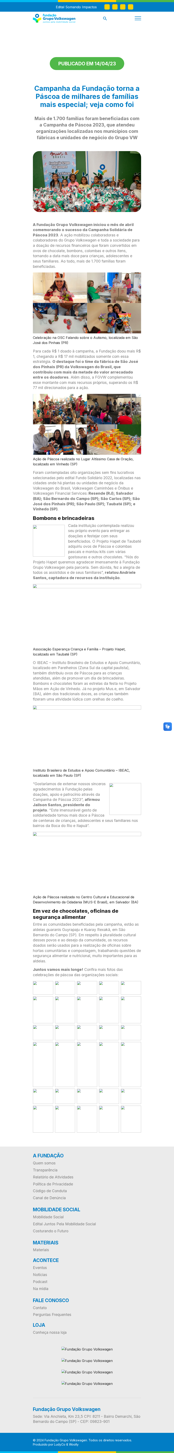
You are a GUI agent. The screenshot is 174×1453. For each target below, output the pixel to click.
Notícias (40, 1274)
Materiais (41, 1250)
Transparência (45, 1170)
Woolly (74, 1444)
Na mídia (40, 1288)
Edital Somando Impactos (76, 7)
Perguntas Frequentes (52, 1314)
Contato (40, 1308)
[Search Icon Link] (105, 19)
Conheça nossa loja (50, 1332)
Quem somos (44, 1163)
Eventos (40, 1267)
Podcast (40, 1281)
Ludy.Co (59, 1444)
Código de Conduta (50, 1191)
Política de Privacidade (53, 1184)
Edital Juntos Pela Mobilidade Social (64, 1224)
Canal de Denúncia (49, 1198)
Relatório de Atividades (53, 1177)
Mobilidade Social (48, 1217)
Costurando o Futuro (50, 1231)
